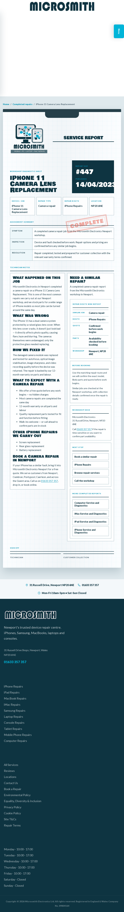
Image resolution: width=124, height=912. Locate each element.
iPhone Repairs (82, 464)
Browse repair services (87, 472)
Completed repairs (22, 104)
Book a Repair (12, 789)
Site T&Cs (10, 819)
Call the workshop (84, 480)
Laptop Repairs (13, 716)
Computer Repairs (15, 741)
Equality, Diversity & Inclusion (22, 801)
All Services (11, 765)
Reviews (9, 771)
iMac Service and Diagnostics (90, 513)
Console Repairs (14, 722)
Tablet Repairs (13, 729)
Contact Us (11, 783)
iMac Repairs (12, 704)
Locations (10, 777)
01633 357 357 (49, 480)
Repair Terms (12, 825)
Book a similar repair (85, 456)
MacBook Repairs (15, 698)
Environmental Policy (17, 795)
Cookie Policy (12, 813)
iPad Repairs (12, 692)
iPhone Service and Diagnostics (85, 531)
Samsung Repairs (14, 710)
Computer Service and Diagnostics (86, 504)
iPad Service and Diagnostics (90, 521)
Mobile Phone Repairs (18, 735)
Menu (119, 31)
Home (6, 104)
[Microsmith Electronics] (62, 6)
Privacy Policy (12, 807)
